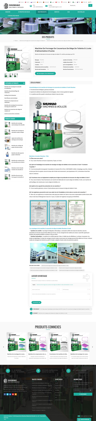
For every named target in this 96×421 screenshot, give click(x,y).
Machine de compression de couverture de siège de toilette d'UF (16, 354)
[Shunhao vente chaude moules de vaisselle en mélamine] (7, 169)
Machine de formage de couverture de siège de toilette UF (71, 270)
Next (92, 347)
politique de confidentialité (60, 399)
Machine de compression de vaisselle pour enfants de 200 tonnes (18, 161)
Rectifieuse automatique (10, 98)
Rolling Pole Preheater (10, 95)
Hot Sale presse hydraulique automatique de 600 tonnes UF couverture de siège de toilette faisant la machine (64, 309)
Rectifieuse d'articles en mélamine (39, 387)
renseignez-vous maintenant (46, 73)
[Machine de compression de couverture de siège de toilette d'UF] (16, 342)
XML (56, 397)
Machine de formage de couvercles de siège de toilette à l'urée (43, 267)
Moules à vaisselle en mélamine (38, 410)
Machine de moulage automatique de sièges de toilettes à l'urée (53, 313)
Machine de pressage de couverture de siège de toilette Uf (80, 354)
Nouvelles (81, 12)
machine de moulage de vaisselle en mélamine (42, 385)
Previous (3, 347)
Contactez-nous (13, 15)
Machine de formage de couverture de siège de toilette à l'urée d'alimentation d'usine (55, 284)
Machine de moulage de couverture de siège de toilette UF (32, 40)
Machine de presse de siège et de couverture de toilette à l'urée (43, 270)
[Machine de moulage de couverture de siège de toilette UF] (58, 342)
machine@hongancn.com (55, 6)
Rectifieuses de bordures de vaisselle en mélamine (40, 397)
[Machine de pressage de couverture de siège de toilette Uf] (79, 342)
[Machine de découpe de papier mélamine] (7, 154)
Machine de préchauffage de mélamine (11, 91)
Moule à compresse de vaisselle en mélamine (41, 407)
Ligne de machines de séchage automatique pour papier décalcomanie (18, 139)
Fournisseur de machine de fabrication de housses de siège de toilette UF (37, 354)
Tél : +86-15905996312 (16, 370)
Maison (7, 12)
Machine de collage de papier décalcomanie (17, 146)
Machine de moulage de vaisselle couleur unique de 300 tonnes (18, 131)
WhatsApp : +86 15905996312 (17, 371)
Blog (5, 419)
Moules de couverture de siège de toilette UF (13, 110)
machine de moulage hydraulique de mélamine (42, 390)
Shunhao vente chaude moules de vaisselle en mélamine (17, 168)
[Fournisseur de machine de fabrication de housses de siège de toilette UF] (37, 342)
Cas (68, 12)
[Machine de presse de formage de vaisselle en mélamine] (7, 177)
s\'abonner (82, 394)
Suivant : (35, 313)
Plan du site (57, 395)
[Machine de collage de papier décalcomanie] (7, 147)
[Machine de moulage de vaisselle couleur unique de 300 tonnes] (7, 132)
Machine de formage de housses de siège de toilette (70, 267)
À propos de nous (24, 12)
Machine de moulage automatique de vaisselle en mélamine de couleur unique (18, 124)
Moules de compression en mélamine (11, 101)
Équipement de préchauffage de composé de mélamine (41, 393)
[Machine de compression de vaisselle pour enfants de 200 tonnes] (7, 162)
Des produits (42, 12)
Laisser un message (85, 419)
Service (56, 12)
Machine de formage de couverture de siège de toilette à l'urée (55, 265)
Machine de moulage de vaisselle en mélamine (12, 87)
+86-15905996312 (38, 6)
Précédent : (36, 309)
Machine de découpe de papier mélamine (18, 153)
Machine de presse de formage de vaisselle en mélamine (18, 176)
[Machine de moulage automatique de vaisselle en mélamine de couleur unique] (7, 125)
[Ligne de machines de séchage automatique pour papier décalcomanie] (7, 140)
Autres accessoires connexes (11, 113)
